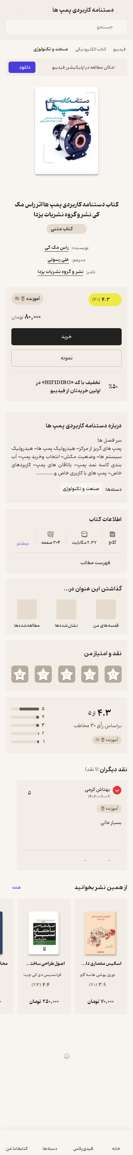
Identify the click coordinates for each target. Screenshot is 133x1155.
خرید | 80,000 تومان (66, 1146)
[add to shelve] (106, 609)
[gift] (67, 187)
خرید (66, 337)
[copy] (17, 387)
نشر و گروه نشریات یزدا (60, 271)
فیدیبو (119, 49)
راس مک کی (56, 247)
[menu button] (9, 10)
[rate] (113, 674)
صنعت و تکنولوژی (51, 49)
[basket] (27, 10)
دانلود (25, 67)
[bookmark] (84, 187)
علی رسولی (58, 259)
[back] (123, 10)
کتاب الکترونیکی (90, 49)
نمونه (67, 358)
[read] (27, 609)
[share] (50, 187)
